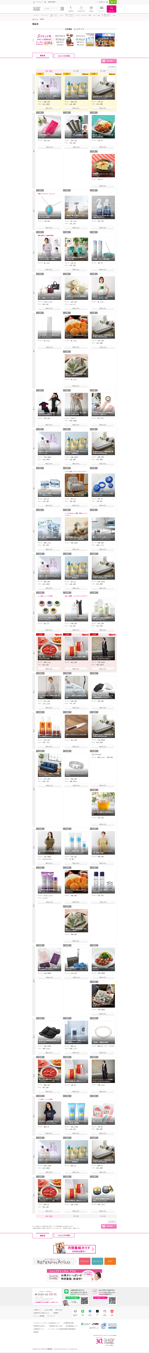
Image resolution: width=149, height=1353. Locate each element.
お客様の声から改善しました (41, 1313)
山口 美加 (99, 625)
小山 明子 (73, 625)
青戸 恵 (46, 499)
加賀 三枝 (46, 781)
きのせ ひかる (48, 301)
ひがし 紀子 (46, 703)
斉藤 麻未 (74, 779)
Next (115, 40)
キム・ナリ (73, 304)
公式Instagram (105, 1315)
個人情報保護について (72, 1326)
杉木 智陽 (99, 104)
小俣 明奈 (47, 221)
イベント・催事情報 (39, 1316)
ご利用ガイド (37, 1310)
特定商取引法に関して (40, 1326)
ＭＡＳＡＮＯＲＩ (47, 859)
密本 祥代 (47, 140)
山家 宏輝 (73, 104)
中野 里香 (73, 265)
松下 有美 (47, 701)
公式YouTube (112, 1315)
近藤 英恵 (74, 623)
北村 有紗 (47, 418)
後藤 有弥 (47, 101)
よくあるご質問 (48, 1310)
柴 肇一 (72, 859)
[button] (112, 1326)
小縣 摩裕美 (47, 856)
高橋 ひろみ (46, 1048)
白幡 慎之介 (73, 781)
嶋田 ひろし (47, 542)
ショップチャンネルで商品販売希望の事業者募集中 (62, 1329)
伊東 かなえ (101, 1085)
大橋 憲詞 (73, 501)
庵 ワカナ (47, 263)
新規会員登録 (51, 2)
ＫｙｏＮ (45, 898)
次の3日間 (111, 66)
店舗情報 (55, 1313)
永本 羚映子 (46, 104)
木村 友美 (73, 143)
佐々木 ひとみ (48, 895)
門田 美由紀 (73, 420)
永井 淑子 (47, 740)
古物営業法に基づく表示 (55, 1326)
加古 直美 (74, 662)
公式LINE (82, 1315)
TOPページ (35, 19)
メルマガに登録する (75, 1315)
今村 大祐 (73, 223)
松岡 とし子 (73, 1048)
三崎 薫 (73, 1085)
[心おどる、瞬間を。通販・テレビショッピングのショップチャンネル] (36, 8)
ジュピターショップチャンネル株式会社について (47, 1323)
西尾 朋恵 (99, 1129)
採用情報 (36, 1332)
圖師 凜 (46, 1126)
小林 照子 (99, 501)
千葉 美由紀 (47, 457)
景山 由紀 (46, 664)
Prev (33, 40)
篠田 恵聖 (47, 581)
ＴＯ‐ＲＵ (111, 1046)
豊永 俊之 (46, 304)
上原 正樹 (46, 501)
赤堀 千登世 (47, 1046)
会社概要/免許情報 (69, 1323)
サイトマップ (51, 1316)
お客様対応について (39, 1329)
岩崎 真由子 (100, 664)
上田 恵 (73, 263)
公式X (97, 1315)
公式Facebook (90, 1315)
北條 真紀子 (74, 457)
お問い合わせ (59, 1310)
